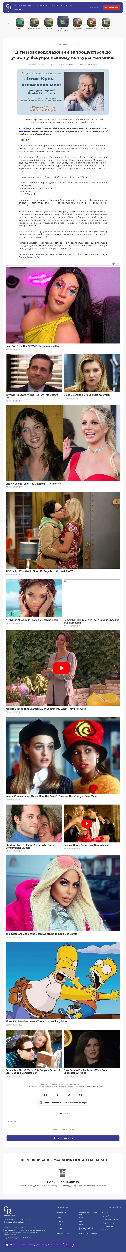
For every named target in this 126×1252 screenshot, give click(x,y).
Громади (55, 6)
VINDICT (26, 1238)
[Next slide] (117, 23)
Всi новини (63, 44)
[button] (45, 1095)
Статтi (58, 1218)
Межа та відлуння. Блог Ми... (88, 1213)
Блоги (81, 1218)
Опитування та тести (110, 1219)
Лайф (81, 1225)
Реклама (59, 1221)
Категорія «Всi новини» (74, 1084)
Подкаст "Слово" (62, 1233)
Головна (44, 1084)
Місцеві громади (108, 1223)
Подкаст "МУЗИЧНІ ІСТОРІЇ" (86, 1229)
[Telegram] (57, 1095)
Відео (81, 1221)
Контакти (18, 9)
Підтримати (113, 8)
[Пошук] (86, 7)
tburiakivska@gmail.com (14, 1222)
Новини (18, 6)
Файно (68, 1245)
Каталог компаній (41, 6)
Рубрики (27, 6)
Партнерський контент (88, 1233)
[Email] (80, 1095)
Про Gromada (67, 6)
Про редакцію (107, 1226)
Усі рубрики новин (56, 1084)
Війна (58, 1225)
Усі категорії (61, 1212)
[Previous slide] (9, 23)
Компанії (105, 1216)
